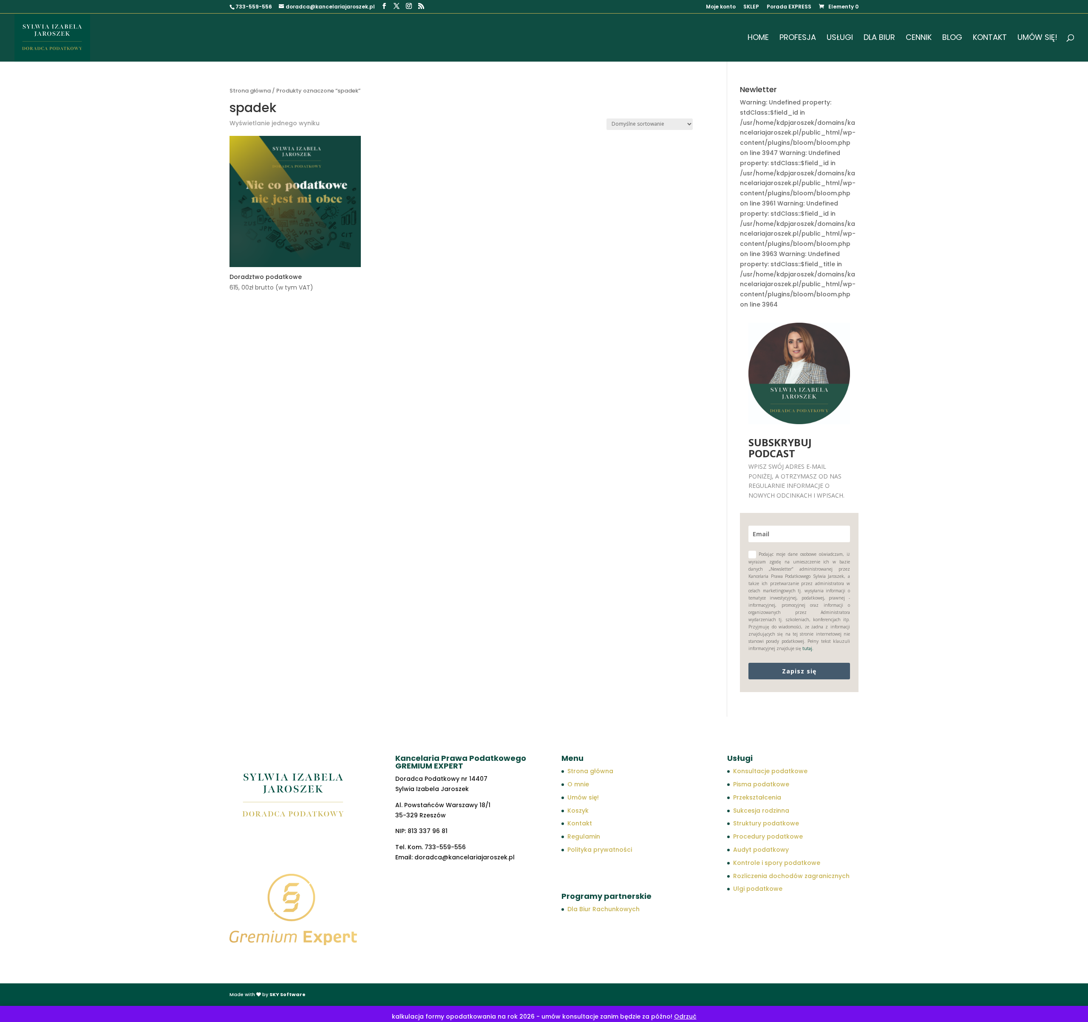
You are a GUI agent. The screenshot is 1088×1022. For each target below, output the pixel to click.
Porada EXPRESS (789, 7)
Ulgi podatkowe (757, 888)
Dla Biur (879, 38)
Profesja (797, 38)
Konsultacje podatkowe (770, 771)
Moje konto (721, 7)
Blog (952, 38)
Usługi (840, 38)
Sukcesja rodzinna (761, 810)
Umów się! (1037, 38)
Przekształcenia (757, 797)
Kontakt (990, 38)
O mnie (578, 784)
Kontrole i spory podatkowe (776, 863)
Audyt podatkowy (761, 849)
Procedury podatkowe (768, 836)
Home (758, 38)
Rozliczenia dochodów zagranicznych (791, 876)
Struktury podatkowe (766, 823)
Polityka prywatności (599, 849)
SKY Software (287, 994)
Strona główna (250, 91)
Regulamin (583, 836)
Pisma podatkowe (761, 784)
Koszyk (578, 810)
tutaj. (807, 648)
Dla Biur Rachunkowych (603, 909)
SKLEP (751, 7)
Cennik (919, 38)
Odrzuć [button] (685, 1016)
